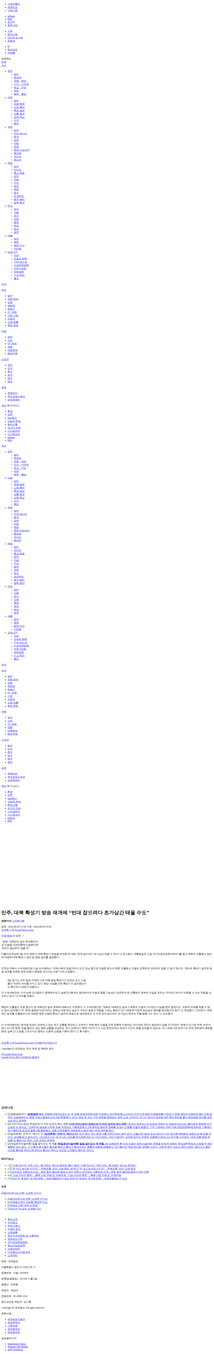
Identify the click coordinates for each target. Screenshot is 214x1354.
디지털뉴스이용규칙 (19, 1252)
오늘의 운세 (14, 421)
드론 (10, 414)
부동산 (11, 309)
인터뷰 (17, 248)
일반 (16, 74)
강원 (16, 219)
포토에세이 (14, 399)
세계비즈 (13, 7)
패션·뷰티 (19, 199)
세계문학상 (14, 1322)
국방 (16, 90)
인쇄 (3, 935)
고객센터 (13, 1255)
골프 (10, 381)
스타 (10, 340)
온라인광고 (14, 1226)
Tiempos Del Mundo (18, 1346)
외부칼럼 (19, 272)
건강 (16, 183)
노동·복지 (19, 107)
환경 (10, 411)
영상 (3, 405)
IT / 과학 (12, 312)
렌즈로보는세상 (16, 396)
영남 (16, 225)
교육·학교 (19, 117)
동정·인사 (19, 245)
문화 (10, 163)
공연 (16, 176)
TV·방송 (12, 343)
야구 (10, 368)
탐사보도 (13, 49)
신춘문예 (13, 1326)
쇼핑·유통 (13, 322)
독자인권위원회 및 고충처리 (23, 1235)
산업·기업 (13, 315)
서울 (16, 212)
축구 (10, 371)
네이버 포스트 (15, 37)
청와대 (17, 77)
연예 (3, 331)
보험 (10, 302)
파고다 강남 (14, 427)
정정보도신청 (15, 1239)
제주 (16, 232)
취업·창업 (13, 325)
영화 (10, 347)
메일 (9, 935)
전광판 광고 (14, 1229)
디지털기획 (18, 921)
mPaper (11, 16)
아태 (16, 143)
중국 (16, 137)
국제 (10, 127)
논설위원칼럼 (21, 265)
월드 (16, 278)
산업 (10, 696)
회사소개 (13, 1219)
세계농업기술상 (16, 1319)
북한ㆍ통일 (20, 94)
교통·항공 (19, 114)
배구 (10, 378)
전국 (10, 206)
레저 (16, 186)
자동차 (11, 319)
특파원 (17, 153)
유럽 (16, 146)
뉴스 (3, 65)
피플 (10, 235)
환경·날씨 (19, 110)
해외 (16, 123)
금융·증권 (13, 299)
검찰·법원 (19, 104)
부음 (16, 242)
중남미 (17, 160)
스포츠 (5, 359)
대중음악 (13, 350)
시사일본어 (14, 431)
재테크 (11, 305)
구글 (10, 31)
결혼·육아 (19, 202)
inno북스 (12, 418)
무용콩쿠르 (14, 1332)
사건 (16, 120)
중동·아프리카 (22, 150)
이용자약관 (14, 1249)
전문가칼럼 (20, 268)
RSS (10, 19)
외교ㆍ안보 (20, 87)
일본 (16, 140)
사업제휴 (13, 1232)
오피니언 (13, 252)
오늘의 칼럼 (20, 258)
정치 (10, 71)
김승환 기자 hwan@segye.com (17, 930)
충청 (16, 222)
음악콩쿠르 (14, 1329)
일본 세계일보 (15, 1349)
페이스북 (13, 34)
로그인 (11, 22)
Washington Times (17, 1344)
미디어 (17, 169)
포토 (3, 387)
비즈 (3, 290)
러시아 (17, 156)
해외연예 (13, 353)
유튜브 (11, 41)
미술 (16, 179)
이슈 (3, 284)
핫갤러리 (13, 393)
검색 (3, 62)
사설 (16, 255)
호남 (16, 229)
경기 (16, 216)
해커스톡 (13, 424)
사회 (10, 97)
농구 (10, 375)
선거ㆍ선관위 (21, 84)
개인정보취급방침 (18, 1242)
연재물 (11, 53)
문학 (16, 189)
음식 (16, 193)
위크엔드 (19, 196)
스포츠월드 (14, 4)
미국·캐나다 (20, 133)
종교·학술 (19, 173)
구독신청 (13, 10)
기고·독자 (19, 275)
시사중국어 (14, 434)
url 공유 (17, 935)
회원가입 (13, 25)
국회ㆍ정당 (20, 81)
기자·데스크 (20, 262)
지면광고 (13, 1222)
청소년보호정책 (16, 1245)
